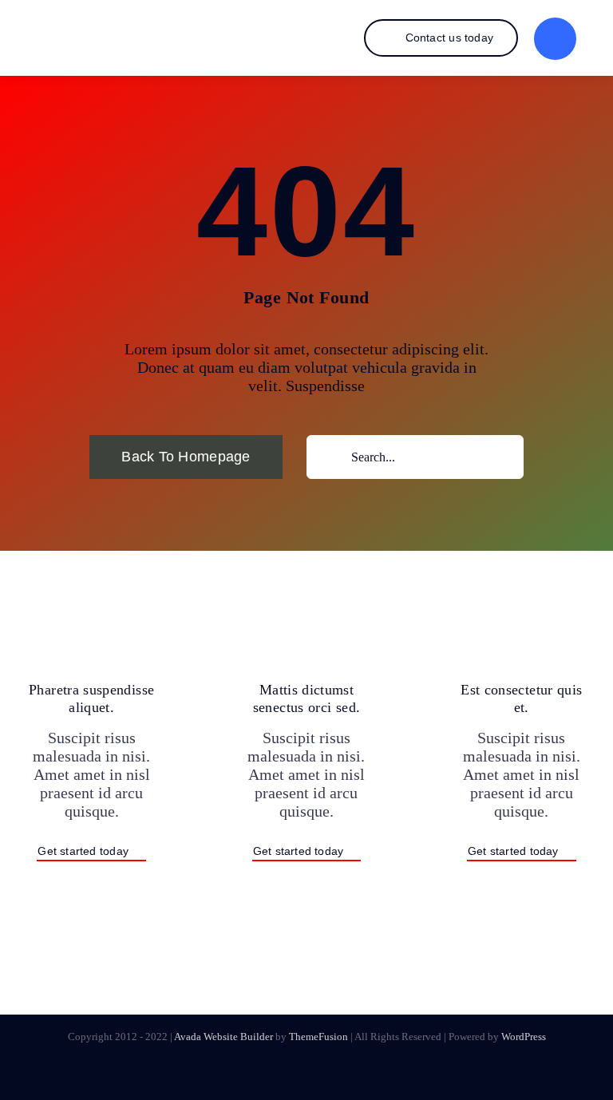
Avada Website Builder (223, 1037)
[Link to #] (555, 39)
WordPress (523, 1037)
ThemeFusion (318, 1037)
